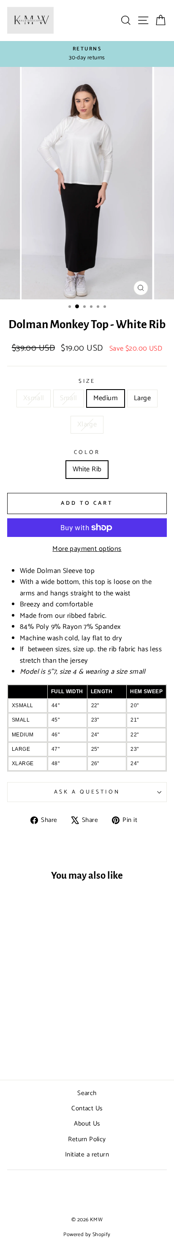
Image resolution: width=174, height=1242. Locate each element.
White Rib (87, 469)
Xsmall (33, 398)
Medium (105, 398)
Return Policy (87, 1139)
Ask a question (87, 792)
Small (68, 398)
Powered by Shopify (86, 1234)
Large (142, 398)
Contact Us (86, 1108)
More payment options (86, 549)
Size (87, 381)
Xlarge (87, 424)
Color (87, 452)
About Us (87, 1123)
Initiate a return (87, 1154)
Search (86, 1093)
